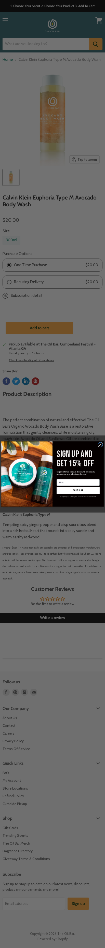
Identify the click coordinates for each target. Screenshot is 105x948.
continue (78, 490)
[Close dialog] (100, 444)
